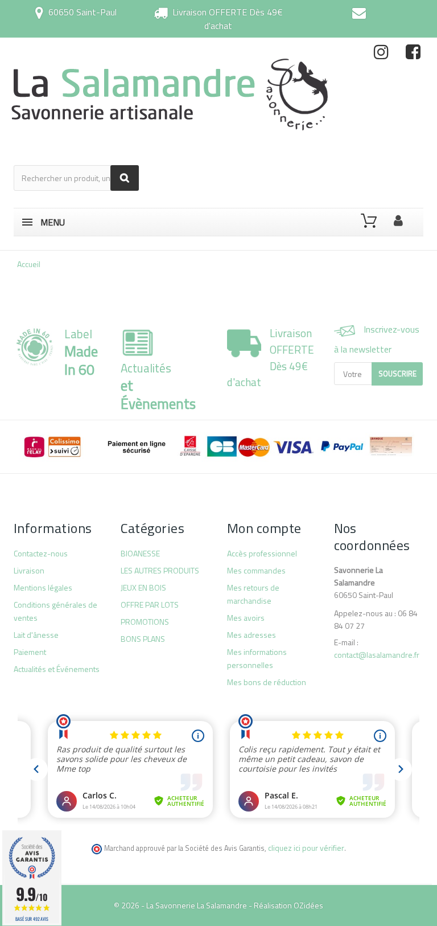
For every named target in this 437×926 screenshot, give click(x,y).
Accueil (28, 264)
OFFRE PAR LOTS (150, 604)
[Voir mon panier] (369, 220)
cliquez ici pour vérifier (306, 848)
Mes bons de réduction (266, 682)
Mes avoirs (246, 618)
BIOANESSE (140, 553)
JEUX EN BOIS (143, 587)
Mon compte (264, 528)
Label (81, 352)
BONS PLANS (143, 639)
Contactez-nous (41, 553)
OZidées (308, 905)
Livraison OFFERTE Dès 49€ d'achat (227, 18)
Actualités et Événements (57, 669)
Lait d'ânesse (36, 635)
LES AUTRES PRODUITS (160, 570)
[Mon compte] (398, 218)
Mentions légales (43, 587)
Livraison (29, 570)
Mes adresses (251, 635)
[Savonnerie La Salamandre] (170, 94)
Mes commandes (256, 570)
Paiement (30, 652)
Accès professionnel (262, 553)
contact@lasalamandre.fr (376, 655)
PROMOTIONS (145, 622)
